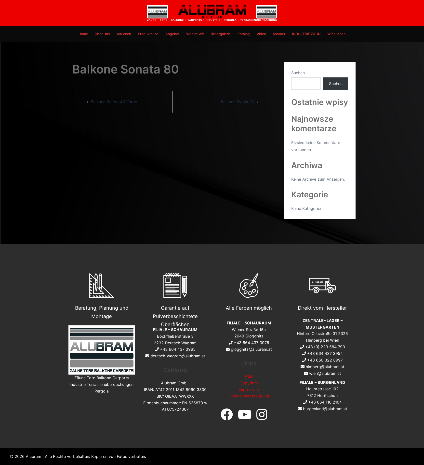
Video (261, 34)
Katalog (244, 34)
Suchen (298, 72)
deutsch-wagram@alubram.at (177, 355)
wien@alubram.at (325, 373)
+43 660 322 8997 (325, 360)
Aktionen (124, 34)
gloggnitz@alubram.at (251, 349)
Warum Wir (195, 34)
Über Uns (102, 34)
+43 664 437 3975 (251, 342)
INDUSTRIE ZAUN (306, 34)
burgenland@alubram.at (325, 408)
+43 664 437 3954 (325, 353)
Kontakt (279, 34)
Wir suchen (336, 34)
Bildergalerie (221, 34)
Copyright (248, 382)
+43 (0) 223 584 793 (325, 346)
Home (83, 34)
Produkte (145, 34)
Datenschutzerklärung (248, 395)
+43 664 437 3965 (178, 349)
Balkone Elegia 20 (237, 101)
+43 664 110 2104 (325, 402)
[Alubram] (212, 12)
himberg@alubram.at (325, 366)
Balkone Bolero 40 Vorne (114, 101)
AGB (249, 376)
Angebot (172, 34)
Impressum (249, 389)
